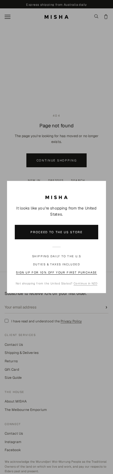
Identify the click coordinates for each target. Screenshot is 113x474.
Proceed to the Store (56, 232)
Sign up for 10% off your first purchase (56, 272)
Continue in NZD (85, 283)
